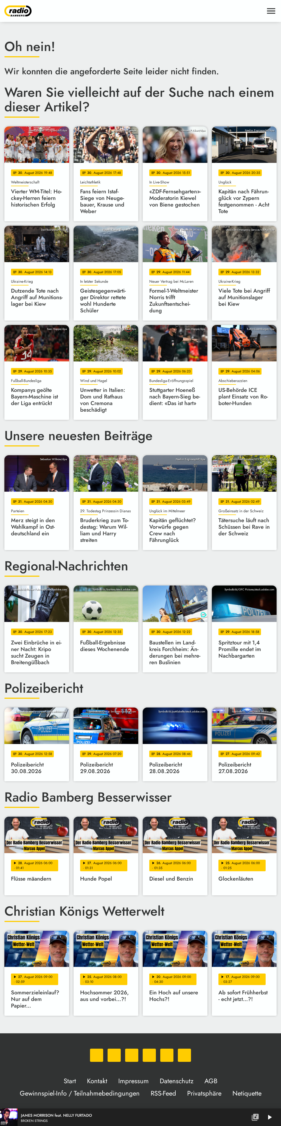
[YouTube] (149, 1055)
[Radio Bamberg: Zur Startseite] (133, 10)
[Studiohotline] (184, 1055)
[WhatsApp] (96, 1055)
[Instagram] (131, 1055)
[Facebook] (114, 1055)
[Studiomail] (166, 1055)
